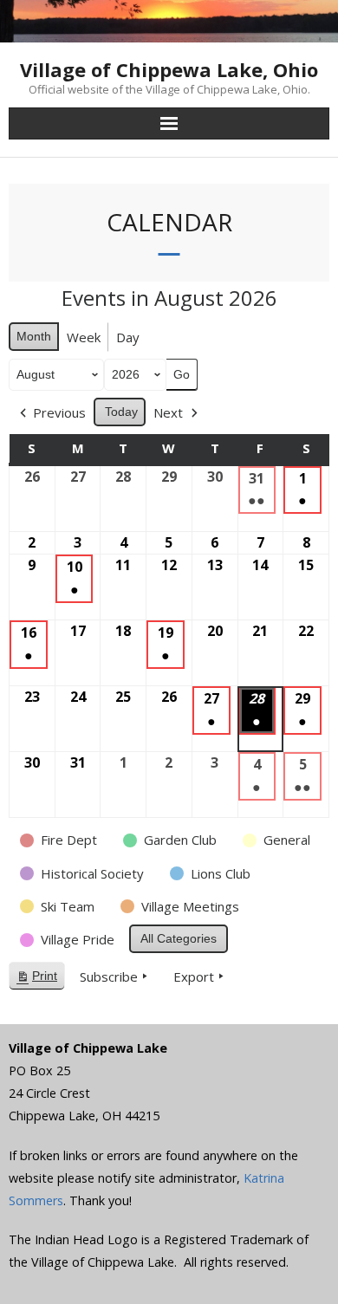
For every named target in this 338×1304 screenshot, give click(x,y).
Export (193, 976)
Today (121, 411)
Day (128, 337)
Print (36, 979)
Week (84, 337)
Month (33, 336)
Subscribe (109, 976)
